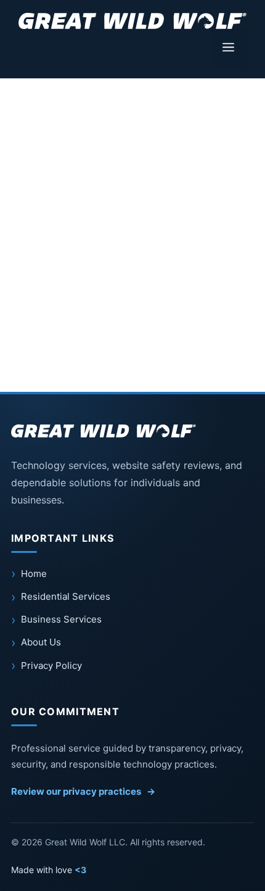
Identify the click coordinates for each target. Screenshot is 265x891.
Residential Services (65, 596)
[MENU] (228, 47)
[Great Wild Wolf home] (103, 430)
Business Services (61, 619)
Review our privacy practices (83, 791)
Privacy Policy (51, 665)
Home (34, 573)
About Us (41, 642)
